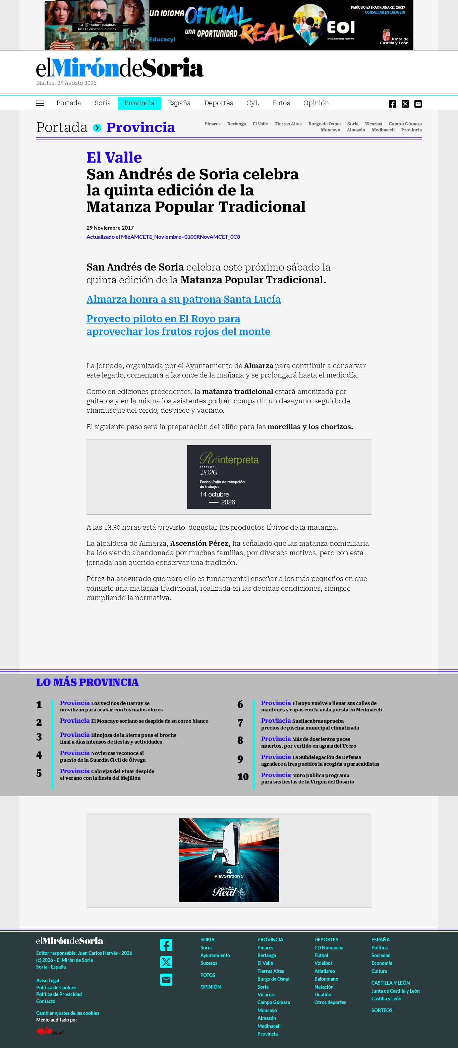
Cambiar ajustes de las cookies (67, 1013)
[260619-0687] (229, 476)
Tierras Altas (288, 124)
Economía (381, 963)
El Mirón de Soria (120, 68)
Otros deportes (330, 1002)
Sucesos (209, 963)
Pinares (213, 124)
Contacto (45, 1001)
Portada (68, 103)
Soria (103, 103)
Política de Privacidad (59, 994)
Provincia (139, 103)
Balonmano (326, 979)
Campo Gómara (405, 124)
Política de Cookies (56, 987)
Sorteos (382, 1010)
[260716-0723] (229, 860)
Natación (324, 987)
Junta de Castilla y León (395, 991)
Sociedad (381, 955)
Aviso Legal (47, 980)
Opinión (316, 103)
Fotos (281, 103)
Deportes (218, 103)
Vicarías (373, 124)
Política (379, 947)
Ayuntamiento (215, 955)
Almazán (356, 130)
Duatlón (322, 994)
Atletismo (324, 971)
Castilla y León (390, 983)
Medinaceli (383, 130)
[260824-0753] (229, 24)
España (179, 103)
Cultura (379, 971)
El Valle (260, 124)
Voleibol (323, 963)
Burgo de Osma (324, 124)
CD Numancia (328, 947)
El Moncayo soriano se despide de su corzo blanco (134, 721)
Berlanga (236, 124)
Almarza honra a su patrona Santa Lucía (184, 299)
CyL (252, 103)
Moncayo (330, 130)
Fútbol (321, 955)
